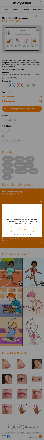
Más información (18, 234)
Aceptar (22, 229)
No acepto (28, 234)
